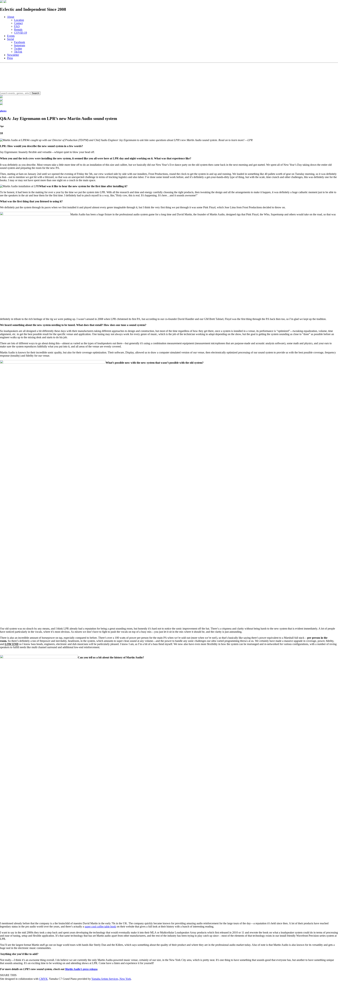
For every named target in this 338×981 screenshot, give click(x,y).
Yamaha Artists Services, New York (111, 978)
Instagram (19, 45)
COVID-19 (20, 32)
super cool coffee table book (100, 926)
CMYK (43, 978)
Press (10, 58)
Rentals (18, 29)
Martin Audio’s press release (81, 969)
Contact (18, 23)
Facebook (19, 42)
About (10, 16)
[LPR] (1, 1)
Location (19, 19)
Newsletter (13, 54)
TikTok (18, 51)
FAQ (17, 26)
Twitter (18, 48)
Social (10, 39)
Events (11, 35)
